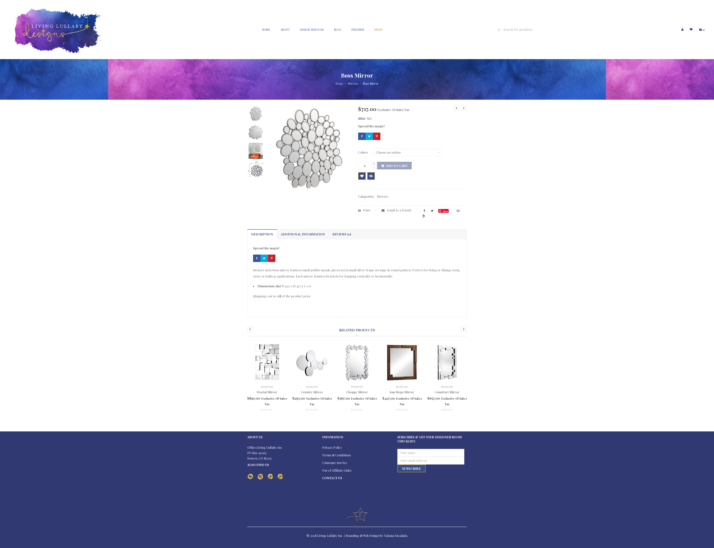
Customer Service (334, 463)
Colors (363, 152)
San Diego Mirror (402, 392)
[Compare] (371, 176)
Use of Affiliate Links (336, 470)
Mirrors (353, 83)
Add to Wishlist (362, 176)
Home (339, 83)
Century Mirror (312, 392)
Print (366, 210)
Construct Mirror (447, 392)
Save (445, 211)
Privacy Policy (332, 447)
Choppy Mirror (357, 392)
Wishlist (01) (691, 29)
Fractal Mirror (267, 392)
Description (262, 234)
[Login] (682, 29)
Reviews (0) (341, 234)
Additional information (303, 234)
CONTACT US (332, 478)
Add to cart (397, 166)
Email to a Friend (398, 210)
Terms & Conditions (336, 455)
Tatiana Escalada (395, 536)
